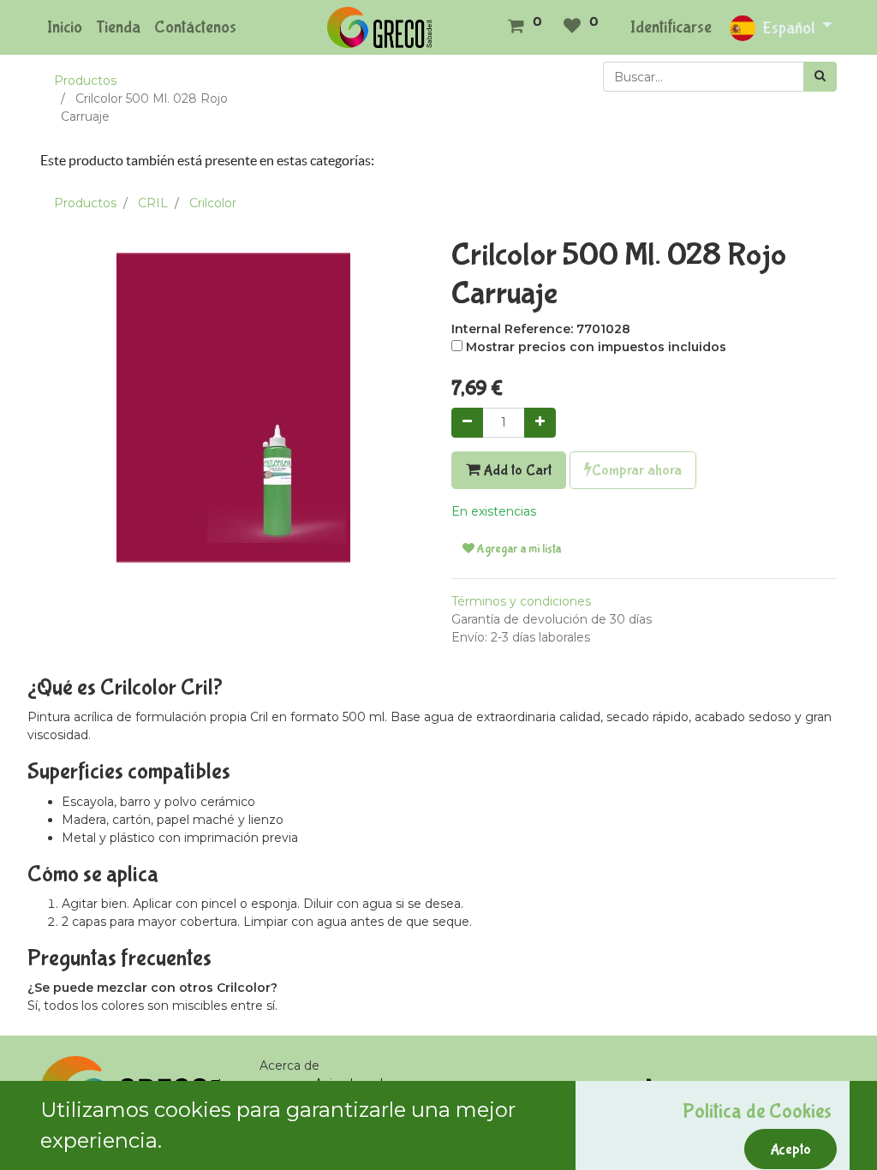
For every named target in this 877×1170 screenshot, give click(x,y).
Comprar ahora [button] (637, 470)
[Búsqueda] (820, 77)
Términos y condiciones (521, 601)
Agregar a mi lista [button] (517, 549)
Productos (85, 80)
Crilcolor (212, 203)
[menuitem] (64, 27)
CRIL (153, 203)
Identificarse (671, 27)
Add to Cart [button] (516, 470)
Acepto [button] (790, 1149)
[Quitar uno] (467, 423)
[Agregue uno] (540, 423)
